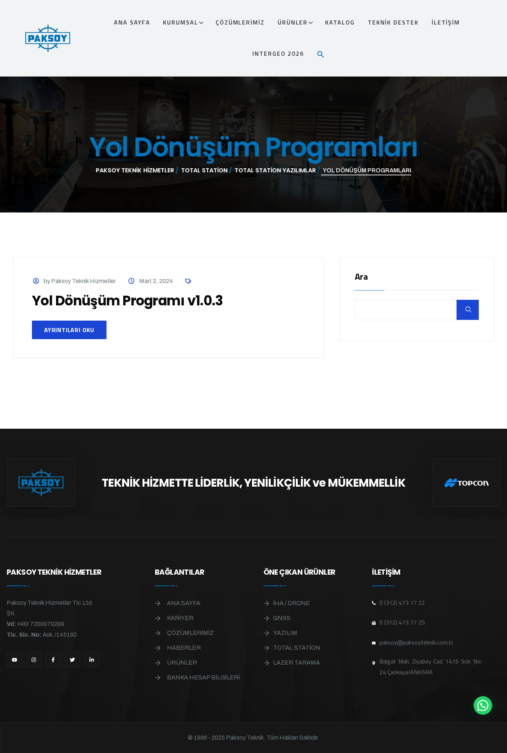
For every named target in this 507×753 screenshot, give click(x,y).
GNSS (282, 618)
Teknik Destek (393, 22)
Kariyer (180, 618)
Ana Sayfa (132, 22)
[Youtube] (14, 660)
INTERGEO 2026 (278, 53)
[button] (323, 53)
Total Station (296, 648)
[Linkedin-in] (91, 660)
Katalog (339, 22)
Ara (361, 277)
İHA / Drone (291, 603)
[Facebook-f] (53, 660)
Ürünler (293, 22)
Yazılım (285, 633)
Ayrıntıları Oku (69, 329)
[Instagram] (34, 660)
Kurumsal (180, 22)
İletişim (446, 22)
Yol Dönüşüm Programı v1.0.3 (127, 300)
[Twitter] (72, 660)
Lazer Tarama (296, 662)
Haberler (184, 648)
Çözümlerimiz (240, 22)
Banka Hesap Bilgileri (203, 677)
